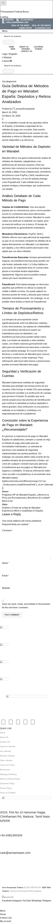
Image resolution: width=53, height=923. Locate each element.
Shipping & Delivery (8, 774)
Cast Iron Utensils (7, 746)
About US (4, 737)
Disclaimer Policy (7, 783)
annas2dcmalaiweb (25, 109)
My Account (5, 769)
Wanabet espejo (10, 478)
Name (5, 563)
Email (5, 575)
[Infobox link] (26, 634)
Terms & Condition (8, 793)
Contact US (5, 742)
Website (6, 588)
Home (2, 733)
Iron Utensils (5, 751)
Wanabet (27, 136)
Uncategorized (9, 81)
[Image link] (26, 705)
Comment (7, 530)
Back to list (7, 501)
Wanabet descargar (28, 364)
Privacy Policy (6, 788)
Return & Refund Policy (10, 779)
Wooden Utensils (7, 756)
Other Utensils (6, 760)
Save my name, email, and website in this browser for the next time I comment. (26, 606)
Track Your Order (7, 765)
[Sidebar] (3, 905)
